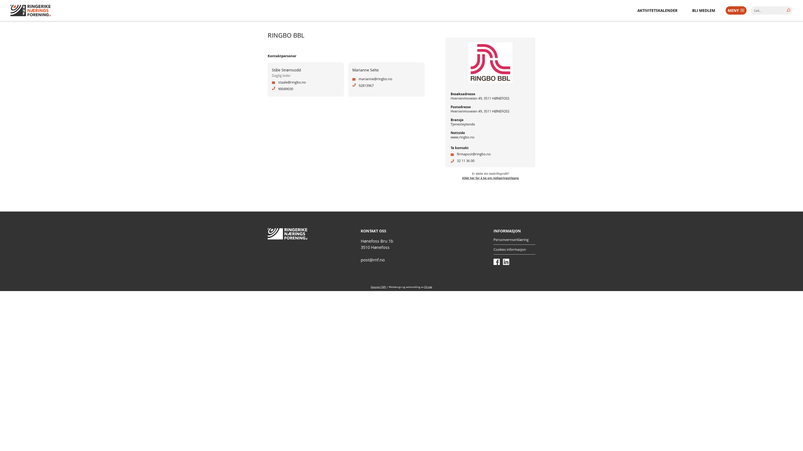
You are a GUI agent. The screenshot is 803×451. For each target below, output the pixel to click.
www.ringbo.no (462, 137)
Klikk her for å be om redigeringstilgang (490, 178)
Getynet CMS (378, 287)
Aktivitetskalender (657, 10)
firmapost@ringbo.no (474, 154)
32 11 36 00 (465, 160)
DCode (428, 287)
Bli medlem (703, 10)
